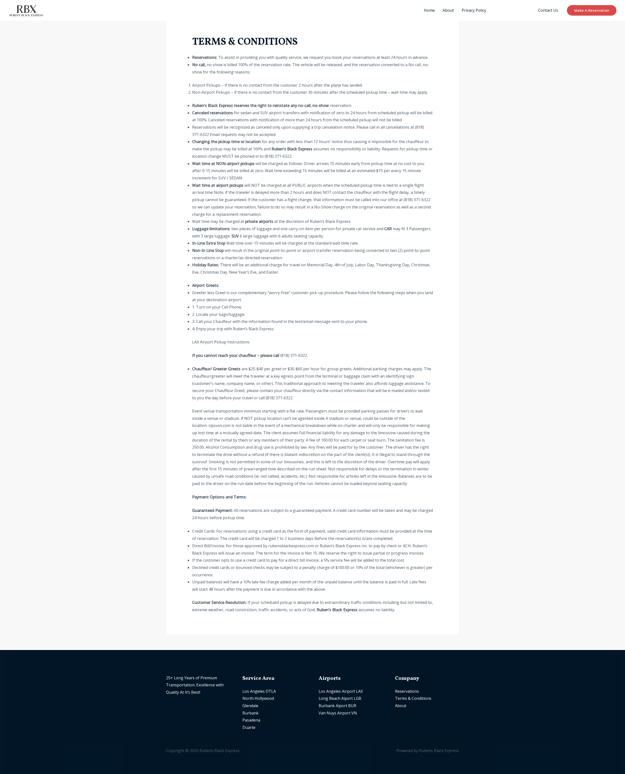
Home (429, 10)
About (448, 10)
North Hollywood (258, 698)
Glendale (250, 705)
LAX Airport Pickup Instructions (221, 342)
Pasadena (251, 720)
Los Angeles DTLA (259, 691)
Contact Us (548, 10)
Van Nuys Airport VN (338, 713)
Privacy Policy (474, 10)
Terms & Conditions (512, 10)
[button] (591, 10)
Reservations (407, 691)
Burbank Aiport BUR (337, 705)
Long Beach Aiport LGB (340, 698)
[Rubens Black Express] (26, 10)
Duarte (248, 727)
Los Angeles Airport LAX (341, 691)
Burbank (250, 713)
